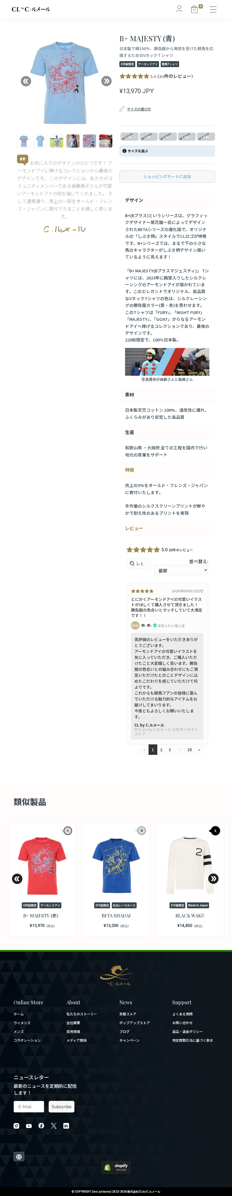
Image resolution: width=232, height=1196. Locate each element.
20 (189, 749)
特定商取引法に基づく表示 (192, 1040)
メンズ (19, 1031)
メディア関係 (76, 1040)
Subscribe (61, 1107)
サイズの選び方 (139, 108)
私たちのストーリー (81, 1014)
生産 (129, 432)
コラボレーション (27, 1040)
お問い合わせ (182, 1022)
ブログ (124, 1031)
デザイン (134, 200)
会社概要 (73, 1022)
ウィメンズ (22, 1022)
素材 (129, 394)
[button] (26, 81)
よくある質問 (182, 1014)
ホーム (19, 1014)
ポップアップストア (134, 1022)
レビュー (134, 528)
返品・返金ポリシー (187, 1031)
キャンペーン (129, 1040)
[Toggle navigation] (214, 9)
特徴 (129, 469)
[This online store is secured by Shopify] (116, 1167)
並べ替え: (198, 561)
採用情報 (73, 1031)
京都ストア (127, 1014)
